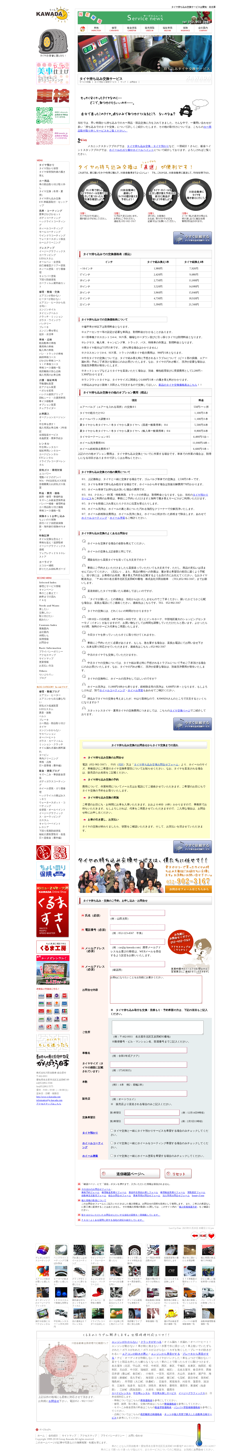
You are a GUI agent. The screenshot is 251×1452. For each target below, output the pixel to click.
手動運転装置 (46, 383)
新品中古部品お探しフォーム (143, 1192)
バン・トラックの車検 (51, 353)
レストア (44, 827)
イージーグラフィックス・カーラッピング (51, 815)
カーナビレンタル (48, 454)
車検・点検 (45, 762)
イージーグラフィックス (52, 251)
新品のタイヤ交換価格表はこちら (178, 385)
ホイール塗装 (117, 518)
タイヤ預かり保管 (48, 168)
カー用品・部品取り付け (52, 723)
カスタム (44, 820)
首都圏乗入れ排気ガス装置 (52, 486)
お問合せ (133, 82)
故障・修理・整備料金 (51, 496)
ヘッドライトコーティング (52, 223)
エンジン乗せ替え (48, 330)
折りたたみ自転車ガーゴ (52, 569)
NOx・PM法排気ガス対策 (52, 480)
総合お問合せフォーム (119, 1195)
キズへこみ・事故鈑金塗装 (52, 776)
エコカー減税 (46, 565)
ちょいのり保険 (47, 519)
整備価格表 (170, 1404)
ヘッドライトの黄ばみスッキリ (52, 797)
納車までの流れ (47, 596)
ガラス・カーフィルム (51, 741)
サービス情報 (85, 82)
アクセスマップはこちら (48, 1103)
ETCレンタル (46, 458)
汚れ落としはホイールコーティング (79, 1260)
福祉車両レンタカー (50, 450)
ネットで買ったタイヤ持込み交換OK (134, 1260)
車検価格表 (146, 1400)
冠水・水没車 (46, 334)
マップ (123, 82)
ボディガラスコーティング (52, 783)
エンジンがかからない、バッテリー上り (98, 1281)
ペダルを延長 (46, 390)
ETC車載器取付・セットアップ (53, 204)
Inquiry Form (198, 1195)
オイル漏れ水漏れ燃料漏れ (52, 750)
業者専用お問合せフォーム (146, 1195)
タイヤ (42, 727)
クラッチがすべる (151, 1341)
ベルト (42, 716)
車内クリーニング (48, 758)
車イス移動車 (46, 401)
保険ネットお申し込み (52, 516)
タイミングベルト (48, 313)
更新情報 (44, 662)
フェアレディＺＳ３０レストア (52, 555)
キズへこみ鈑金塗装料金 (52, 500)
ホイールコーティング (94, 518)
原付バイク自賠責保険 (51, 523)
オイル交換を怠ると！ (51, 539)
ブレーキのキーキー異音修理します (134, 1281)
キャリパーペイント (50, 823)
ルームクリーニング (50, 242)
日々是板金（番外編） (51, 838)
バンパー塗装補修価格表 (187, 1407)
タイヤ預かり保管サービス (105, 82)
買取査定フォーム (196, 1192)
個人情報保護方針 (188, 1207)
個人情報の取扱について (93, 1200)
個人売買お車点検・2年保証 (53, 429)
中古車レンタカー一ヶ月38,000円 (61, 1324)
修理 (114, 28)
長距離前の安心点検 (50, 371)
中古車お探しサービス (164, 1393)
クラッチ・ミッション (51, 316)
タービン (44, 755)
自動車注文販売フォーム (93, 1195)
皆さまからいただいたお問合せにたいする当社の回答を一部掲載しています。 (120, 1215)
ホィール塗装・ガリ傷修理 (52, 271)
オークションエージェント (52, 419)
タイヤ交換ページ (180, 710)
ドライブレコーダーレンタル (52, 463)
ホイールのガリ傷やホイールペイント (131, 149)
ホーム (41, 1435)
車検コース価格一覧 (50, 367)
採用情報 (44, 639)
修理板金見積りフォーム (114, 1192)
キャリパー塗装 (47, 276)
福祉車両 (167, 28)
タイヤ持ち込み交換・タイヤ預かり (148, 146)
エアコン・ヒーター (50, 695)
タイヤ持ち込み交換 (50, 198)
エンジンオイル (47, 309)
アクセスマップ (47, 655)
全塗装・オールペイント (52, 809)
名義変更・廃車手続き (51, 438)
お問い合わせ (135, 1435)
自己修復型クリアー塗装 (52, 265)
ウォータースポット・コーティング (52, 804)
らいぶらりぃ (46, 674)
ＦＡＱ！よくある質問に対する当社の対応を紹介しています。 (112, 1220)
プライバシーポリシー (51, 651)
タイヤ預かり (90, 1132)
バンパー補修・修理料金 (52, 503)
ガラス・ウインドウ (50, 320)
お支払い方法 (46, 665)
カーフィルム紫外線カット (52, 285)
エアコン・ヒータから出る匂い (52, 304)
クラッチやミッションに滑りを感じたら (79, 1281)
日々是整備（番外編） (51, 765)
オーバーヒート (47, 737)
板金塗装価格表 (163, 1407)
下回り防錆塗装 (47, 279)
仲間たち (44, 635)
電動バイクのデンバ (50, 477)
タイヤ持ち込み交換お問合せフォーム (156, 764)
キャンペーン (46, 589)
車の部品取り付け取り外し (52, 186)
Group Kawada (66, 1439)
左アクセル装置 (47, 387)
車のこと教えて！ (48, 593)
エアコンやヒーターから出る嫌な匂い (116, 1281)
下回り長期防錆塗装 (50, 831)
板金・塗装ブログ (49, 771)
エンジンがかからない (125, 1341)
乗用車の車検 (46, 346)
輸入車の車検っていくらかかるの (189, 1303)
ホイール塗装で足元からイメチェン (116, 1303)
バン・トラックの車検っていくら (208, 1303)
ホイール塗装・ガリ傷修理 (52, 790)
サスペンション (47, 734)
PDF (121, 764)
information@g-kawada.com (49, 1100)
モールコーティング (50, 232)
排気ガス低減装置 (48, 705)
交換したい (45, 612)
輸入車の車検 (46, 350)
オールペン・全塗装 (50, 262)
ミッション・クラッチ (51, 744)
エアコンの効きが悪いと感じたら (42, 1281)
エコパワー (45, 474)
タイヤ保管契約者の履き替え (52, 174)
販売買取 (150, 28)
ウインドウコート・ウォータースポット (98, 1260)
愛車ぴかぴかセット (50, 214)
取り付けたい (46, 616)
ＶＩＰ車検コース (48, 364)
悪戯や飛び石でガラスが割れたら (153, 1281)
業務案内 (44, 628)
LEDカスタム (46, 258)
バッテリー (45, 323)
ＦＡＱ (42, 600)
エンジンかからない (50, 730)
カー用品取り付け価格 (51, 507)
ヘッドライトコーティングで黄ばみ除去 (61, 1260)
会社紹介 (53, 1435)
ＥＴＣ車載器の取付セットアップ (189, 1281)
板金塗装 (132, 28)
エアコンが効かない (50, 295)
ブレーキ (44, 327)
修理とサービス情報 (50, 586)
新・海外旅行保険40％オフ (52, 528)
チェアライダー (47, 408)
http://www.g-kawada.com (48, 1096)
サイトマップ (46, 658)
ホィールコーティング (51, 228)
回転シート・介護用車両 (52, 398)
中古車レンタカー (48, 447)
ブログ (42, 678)
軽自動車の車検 (47, 343)
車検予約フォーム (90, 1192)
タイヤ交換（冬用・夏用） (51, 193)
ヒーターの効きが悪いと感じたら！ (61, 1281)
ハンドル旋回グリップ (51, 394)
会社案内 (203, 28)
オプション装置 (47, 405)
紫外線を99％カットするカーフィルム (79, 1303)
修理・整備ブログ (49, 691)
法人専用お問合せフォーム (176, 1195)
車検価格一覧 (152, 1321)
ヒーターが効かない (50, 299)
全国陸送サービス (48, 435)
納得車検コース (47, 357)
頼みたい (44, 619)
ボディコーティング (50, 218)
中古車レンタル (141, 1393)
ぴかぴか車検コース (50, 360)
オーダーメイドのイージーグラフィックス (42, 1303)
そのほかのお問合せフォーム (96, 1189)
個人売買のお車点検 (50, 375)
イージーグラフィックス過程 (52, 548)
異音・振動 (45, 712)
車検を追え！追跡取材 (51, 542)
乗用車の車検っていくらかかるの (171, 1303)
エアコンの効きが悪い (135, 1353)
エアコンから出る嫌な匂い (52, 700)
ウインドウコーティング (52, 235)
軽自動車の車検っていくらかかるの (153, 1303)
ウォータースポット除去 (52, 239)
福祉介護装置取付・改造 (52, 834)
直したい (44, 609)
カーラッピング (47, 255)
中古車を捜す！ (47, 424)
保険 (185, 28)
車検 (96, 28)
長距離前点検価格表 (151, 1414)
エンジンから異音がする (165, 1353)
